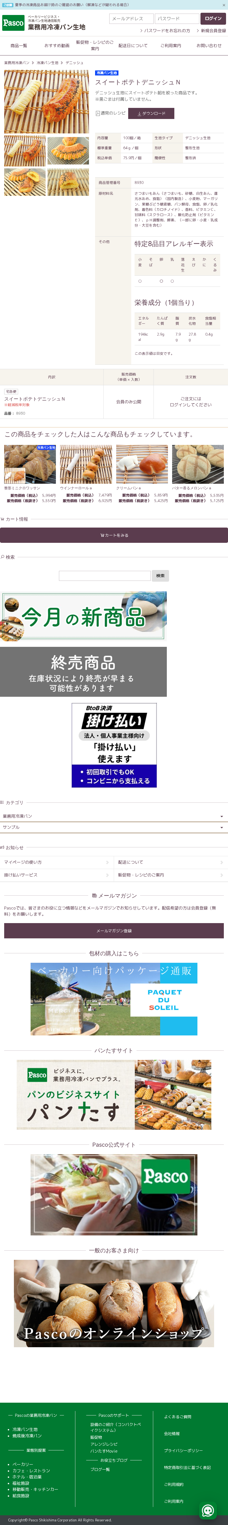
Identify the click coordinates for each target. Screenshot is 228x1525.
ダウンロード (154, 113)
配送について (130, 862)
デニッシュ (75, 62)
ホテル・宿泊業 (27, 1477)
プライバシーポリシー (183, 1450)
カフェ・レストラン (31, 1471)
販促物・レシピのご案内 (95, 45)
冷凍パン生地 (47, 62)
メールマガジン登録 (114, 930)
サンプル (11, 827)
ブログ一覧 (100, 1469)
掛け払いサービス (21, 875)
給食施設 (21, 1496)
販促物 (96, 1437)
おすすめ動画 (57, 46)
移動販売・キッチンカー (35, 1489)
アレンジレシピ (104, 1444)
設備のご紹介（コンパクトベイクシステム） (115, 1427)
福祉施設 (21, 1483)
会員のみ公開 (128, 402)
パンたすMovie (104, 1451)
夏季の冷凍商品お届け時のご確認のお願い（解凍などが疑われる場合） (73, 4)
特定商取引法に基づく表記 (187, 1467)
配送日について (133, 46)
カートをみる (116, 535)
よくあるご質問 (177, 1416)
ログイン (178, 405)
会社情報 (172, 1433)
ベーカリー (23, 1464)
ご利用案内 (170, 46)
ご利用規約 (174, 1484)
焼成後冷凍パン (27, 1436)
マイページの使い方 (23, 862)
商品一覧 (19, 46)
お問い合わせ (209, 46)
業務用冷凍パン (16, 62)
